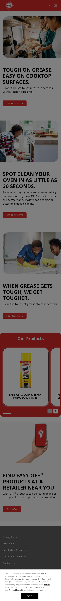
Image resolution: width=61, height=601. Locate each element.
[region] (30, 585)
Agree (29, 596)
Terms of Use (14, 590)
